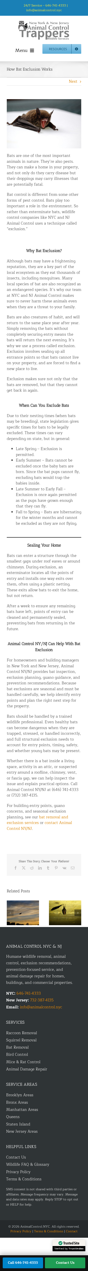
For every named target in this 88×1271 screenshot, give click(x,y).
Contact (72, 1231)
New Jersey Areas (22, 1131)
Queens (13, 1117)
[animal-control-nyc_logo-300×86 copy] (44, 22)
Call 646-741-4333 (23, 1263)
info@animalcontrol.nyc (44, 10)
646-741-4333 (28, 993)
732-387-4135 (41, 1000)
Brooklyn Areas (19, 1095)
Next (73, 81)
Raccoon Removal (21, 1033)
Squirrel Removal (21, 1040)
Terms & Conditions (24, 1179)
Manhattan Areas (22, 1109)
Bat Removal (17, 1047)
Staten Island (18, 1124)
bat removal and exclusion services (37, 820)
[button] (10, 912)
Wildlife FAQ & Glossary (27, 1164)
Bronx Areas (17, 1102)
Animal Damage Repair (26, 1069)
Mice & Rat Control (23, 1062)
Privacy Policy (18, 1172)
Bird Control (17, 1054)
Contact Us (16, 1157)
